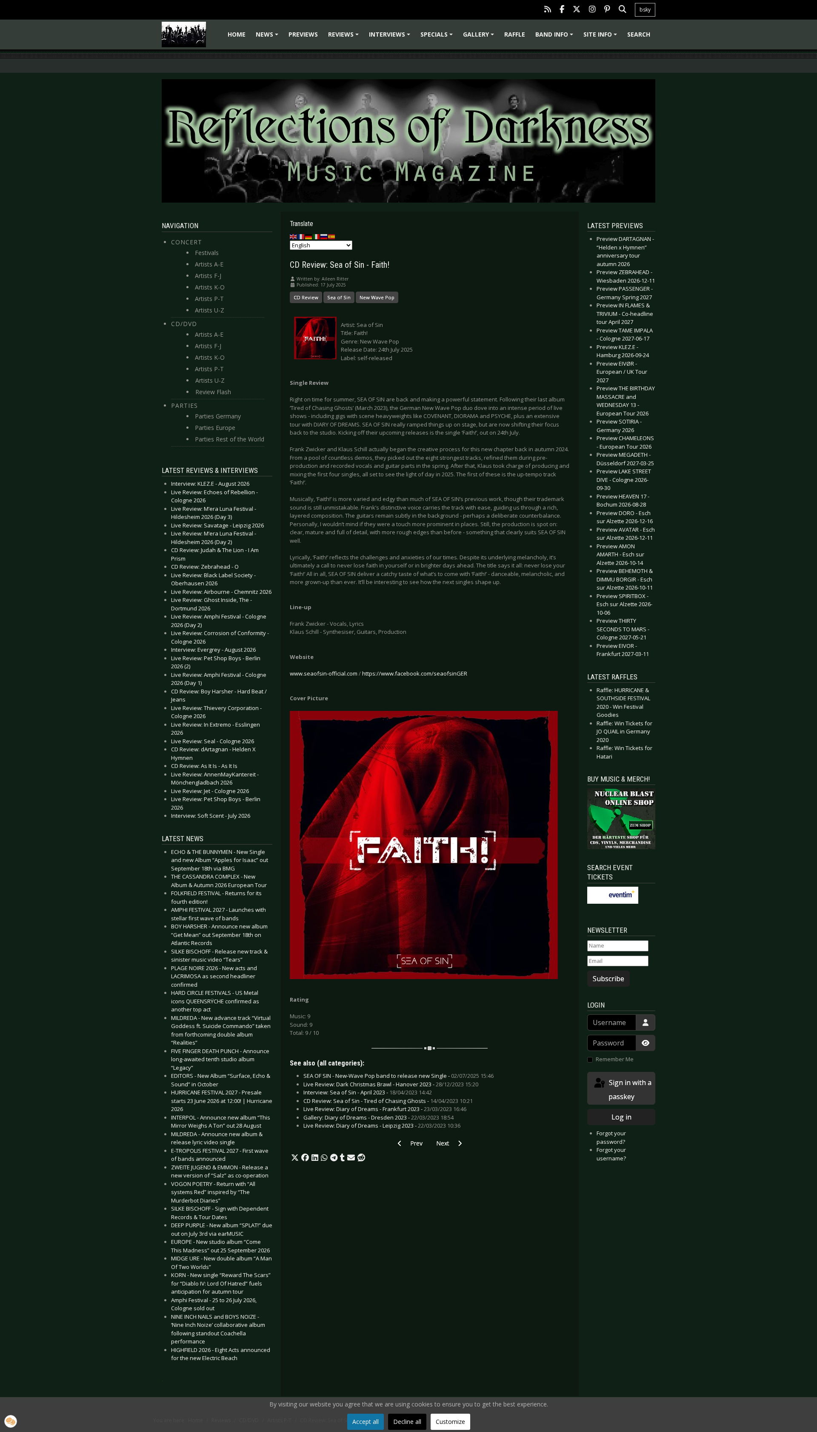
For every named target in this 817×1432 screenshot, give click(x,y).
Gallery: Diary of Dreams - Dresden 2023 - (378, 1117)
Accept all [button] (365, 1422)
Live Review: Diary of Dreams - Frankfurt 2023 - (384, 1109)
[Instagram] (592, 10)
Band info (555, 37)
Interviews (391, 37)
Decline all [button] (407, 1422)
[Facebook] (562, 10)
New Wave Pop (377, 297)
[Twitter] (576, 10)
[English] (293, 236)
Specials (437, 37)
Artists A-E (209, 264)
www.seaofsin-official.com (323, 673)
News (268, 37)
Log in (621, 1117)
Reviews (344, 37)
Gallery (480, 37)
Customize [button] (450, 1422)
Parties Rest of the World (229, 439)
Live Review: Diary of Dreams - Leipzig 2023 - (381, 1125)
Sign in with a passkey (629, 1089)
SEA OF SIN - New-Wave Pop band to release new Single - (398, 1076)
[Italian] (316, 236)
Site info (601, 37)
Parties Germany (218, 416)
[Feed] (547, 10)
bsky (645, 9)
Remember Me (615, 1059)
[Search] (622, 10)
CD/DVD (184, 324)
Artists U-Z (209, 310)
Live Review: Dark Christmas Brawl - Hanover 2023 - (390, 1084)
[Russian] (324, 236)
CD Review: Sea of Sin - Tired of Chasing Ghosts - (388, 1101)
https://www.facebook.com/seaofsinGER (414, 673)
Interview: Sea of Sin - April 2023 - (367, 1092)
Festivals (207, 253)
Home (237, 34)
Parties (184, 405)
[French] (301, 236)
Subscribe (608, 978)
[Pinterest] (607, 10)
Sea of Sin (339, 297)
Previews (303, 34)
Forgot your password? (611, 1137)
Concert (186, 242)
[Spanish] (332, 236)
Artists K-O (210, 287)
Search (638, 34)
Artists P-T (209, 299)
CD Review (306, 297)
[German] (309, 236)
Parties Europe (215, 428)
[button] (295, 1158)
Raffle (514, 34)
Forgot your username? (611, 1154)
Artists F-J (208, 276)
